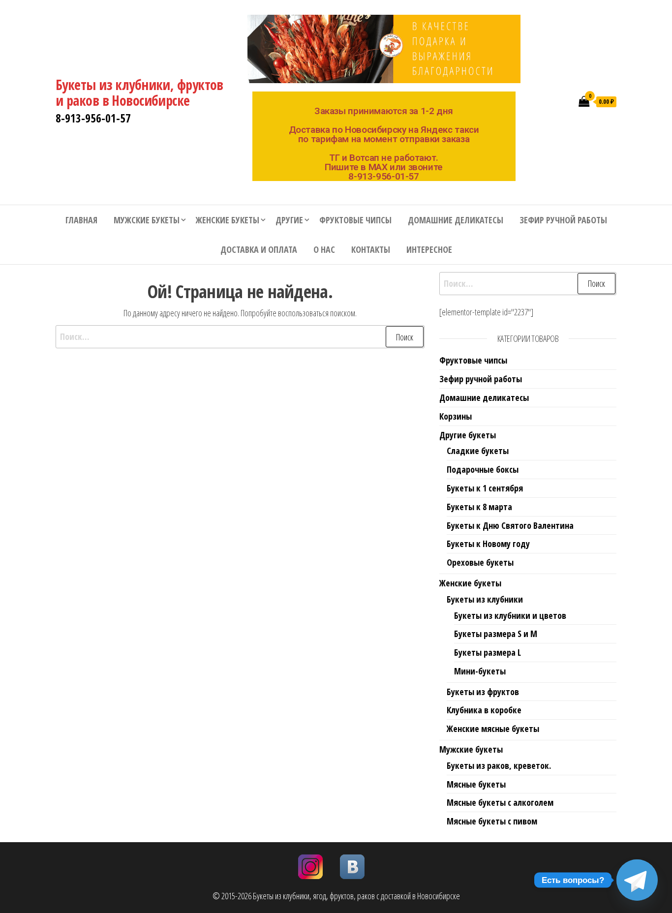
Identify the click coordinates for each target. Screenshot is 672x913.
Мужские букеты (147, 220)
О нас (324, 249)
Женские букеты (227, 220)
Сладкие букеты (478, 450)
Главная (81, 220)
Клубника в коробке (484, 710)
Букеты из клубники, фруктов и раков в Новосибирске (139, 92)
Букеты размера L (487, 652)
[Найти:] (240, 336)
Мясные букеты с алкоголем (500, 802)
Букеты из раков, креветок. (499, 765)
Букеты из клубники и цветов (510, 615)
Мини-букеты (480, 671)
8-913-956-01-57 (93, 118)
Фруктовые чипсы (355, 220)
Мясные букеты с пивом (492, 821)
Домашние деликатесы (455, 220)
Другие (289, 220)
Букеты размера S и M (495, 633)
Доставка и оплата (258, 249)
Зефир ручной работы (563, 220)
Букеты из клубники (485, 599)
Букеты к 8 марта (479, 507)
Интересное (429, 249)
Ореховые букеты (480, 562)
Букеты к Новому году (488, 543)
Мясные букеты (476, 784)
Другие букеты (467, 435)
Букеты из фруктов (483, 692)
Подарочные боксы (483, 469)
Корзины (455, 416)
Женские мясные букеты (493, 728)
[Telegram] (637, 880)
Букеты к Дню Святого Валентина (510, 525)
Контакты (370, 249)
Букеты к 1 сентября (485, 488)
